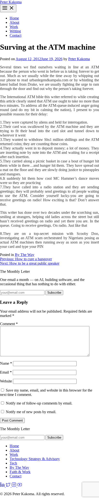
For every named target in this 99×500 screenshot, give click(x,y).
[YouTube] (19, 486)
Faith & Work (20, 472)
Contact (15, 35)
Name (6, 363)
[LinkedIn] (3, 486)
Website (6, 381)
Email (6, 372)
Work (14, 27)
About (14, 22)
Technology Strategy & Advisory (35, 459)
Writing (15, 31)
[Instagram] (14, 486)
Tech (13, 463)
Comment (9, 324)
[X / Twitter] (9, 486)
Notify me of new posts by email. (31, 412)
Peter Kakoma (11, 2)
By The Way (24, 255)
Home (14, 18)
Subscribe (54, 292)
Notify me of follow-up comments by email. (39, 403)
